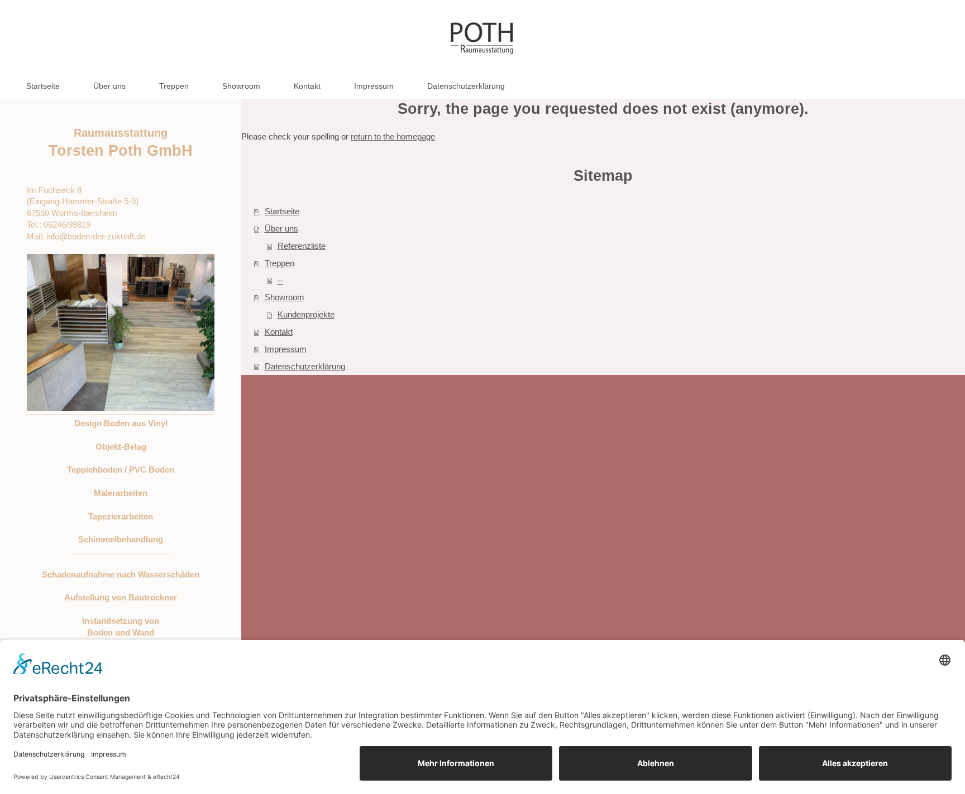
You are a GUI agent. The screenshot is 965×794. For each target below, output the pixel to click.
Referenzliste (302, 246)
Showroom (284, 297)
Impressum (286, 349)
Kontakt (279, 331)
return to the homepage (393, 136)
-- (280, 280)
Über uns (281, 228)
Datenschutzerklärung (305, 366)
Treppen (279, 263)
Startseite (282, 211)
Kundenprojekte (306, 314)
